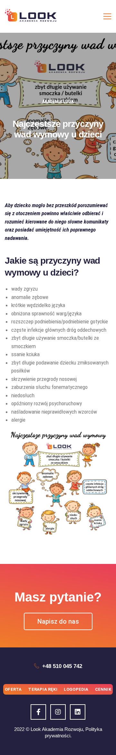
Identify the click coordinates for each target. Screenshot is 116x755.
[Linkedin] (77, 712)
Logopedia (76, 689)
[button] (58, 621)
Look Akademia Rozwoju (57, 729)
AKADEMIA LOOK (58, 101)
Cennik (103, 689)
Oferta (13, 689)
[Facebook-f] (38, 712)
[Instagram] (58, 712)
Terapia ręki (42, 689)
